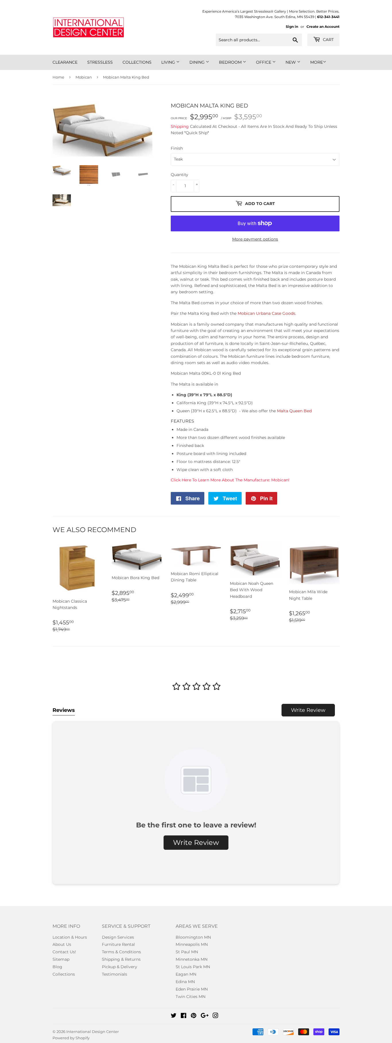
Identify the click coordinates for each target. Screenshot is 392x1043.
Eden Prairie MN (192, 989)
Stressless (100, 62)
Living (168, 62)
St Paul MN (187, 951)
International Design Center (92, 1031)
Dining (197, 62)
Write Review (308, 710)
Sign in (292, 26)
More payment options (255, 239)
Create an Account (322, 26)
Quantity (179, 174)
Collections (137, 62)
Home (58, 77)
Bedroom (231, 62)
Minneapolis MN (192, 944)
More (316, 62)
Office (264, 62)
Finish (177, 148)
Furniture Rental (118, 944)
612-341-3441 (328, 17)
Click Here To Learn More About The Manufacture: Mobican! (230, 480)
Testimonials (114, 974)
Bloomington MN (193, 937)
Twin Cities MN (190, 996)
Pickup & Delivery (119, 966)
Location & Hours (70, 937)
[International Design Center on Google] (205, 1016)
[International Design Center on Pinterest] (194, 1016)
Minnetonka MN (191, 959)
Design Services (118, 937)
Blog (57, 966)
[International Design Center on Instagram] (215, 1016)
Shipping (180, 126)
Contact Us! (64, 951)
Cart (328, 39)
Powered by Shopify (71, 1038)
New (291, 62)
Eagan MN (186, 974)
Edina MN (185, 981)
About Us (62, 944)
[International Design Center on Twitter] (173, 1016)
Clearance (65, 62)
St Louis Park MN (193, 966)
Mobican (83, 77)
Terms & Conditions (121, 951)
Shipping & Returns (121, 959)
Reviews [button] (64, 710)
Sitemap (61, 959)
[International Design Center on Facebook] (184, 1016)
